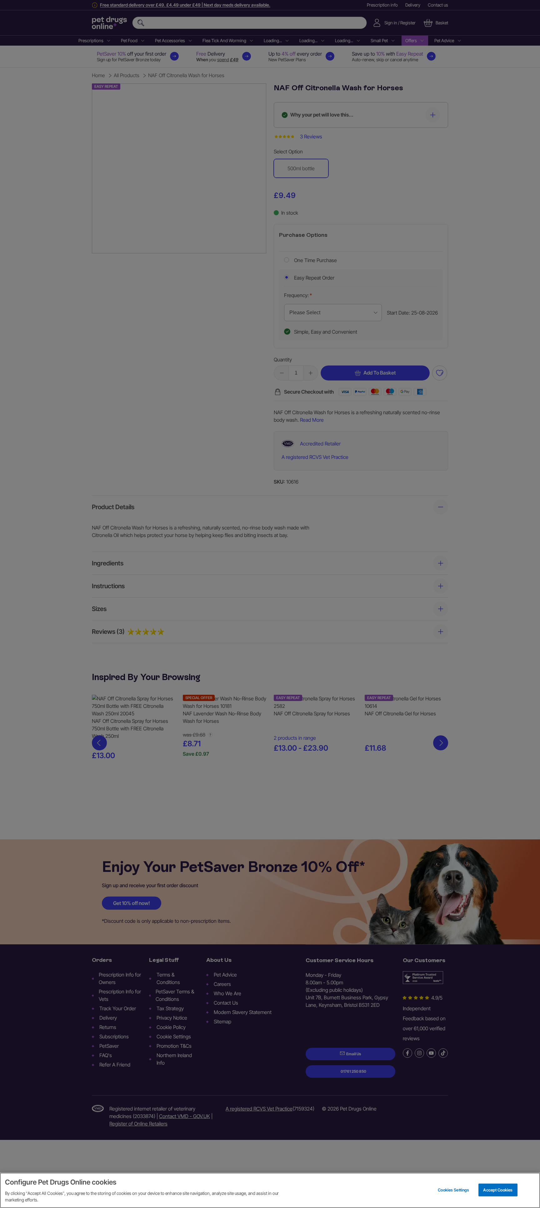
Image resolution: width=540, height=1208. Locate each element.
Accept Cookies (497, 1189)
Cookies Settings (453, 1189)
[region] (270, 1190)
